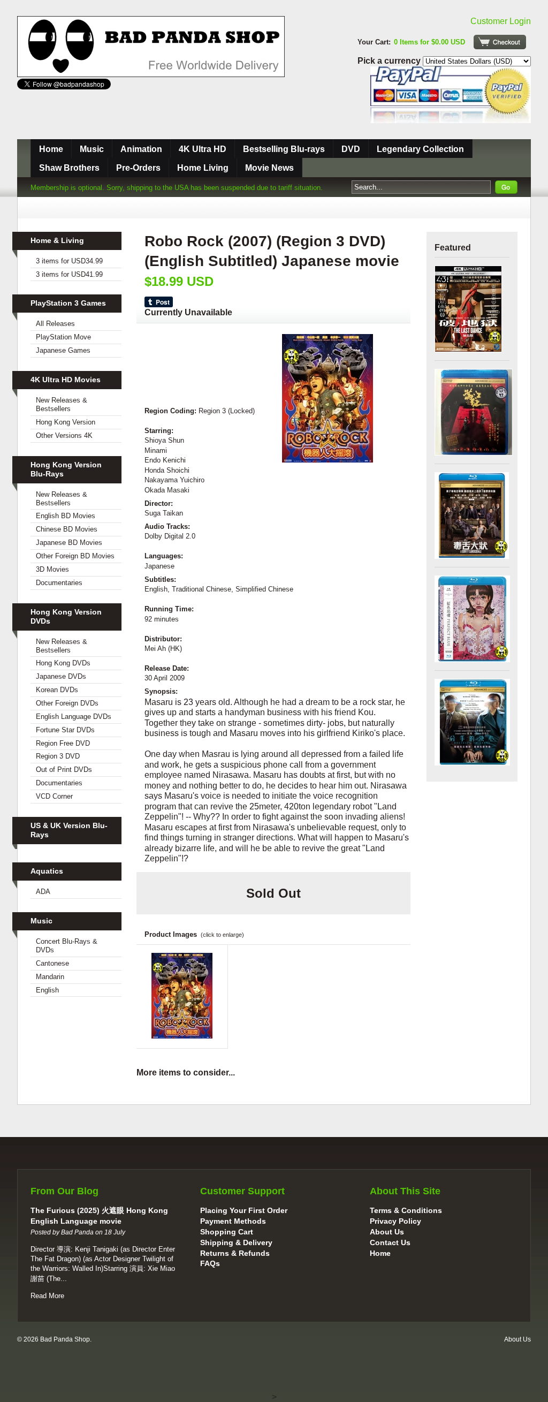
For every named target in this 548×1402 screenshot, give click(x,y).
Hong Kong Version (65, 422)
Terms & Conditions (406, 1210)
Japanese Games (63, 350)
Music (92, 149)
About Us (387, 1231)
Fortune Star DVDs (65, 730)
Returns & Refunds (235, 1253)
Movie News (269, 167)
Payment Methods (233, 1221)
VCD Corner (54, 796)
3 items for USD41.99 (69, 274)
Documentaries (59, 583)
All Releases (55, 324)
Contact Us (390, 1242)
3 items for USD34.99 (69, 261)
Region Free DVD (63, 743)
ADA (43, 892)
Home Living (203, 167)
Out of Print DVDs (64, 770)
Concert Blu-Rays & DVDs (66, 945)
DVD (350, 149)
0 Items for (429, 42)
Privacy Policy (395, 1221)
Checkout (500, 42)
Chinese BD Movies (66, 529)
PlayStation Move (63, 337)
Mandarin (50, 977)
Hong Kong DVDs (63, 663)
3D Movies (52, 569)
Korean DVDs (57, 690)
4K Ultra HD (202, 149)
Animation (141, 149)
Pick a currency (390, 60)
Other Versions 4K (64, 435)
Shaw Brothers (69, 167)
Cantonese (52, 963)
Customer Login (500, 21)
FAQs (210, 1263)
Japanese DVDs (61, 676)
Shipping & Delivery (236, 1242)
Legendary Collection (420, 149)
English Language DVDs (73, 717)
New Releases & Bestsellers (61, 404)
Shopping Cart (226, 1231)
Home (51, 149)
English (47, 990)
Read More (47, 1296)
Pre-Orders (138, 167)
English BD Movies (65, 516)
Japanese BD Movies (69, 543)
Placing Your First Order (243, 1210)
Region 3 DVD (58, 756)
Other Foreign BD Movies (75, 556)
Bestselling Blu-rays (284, 149)
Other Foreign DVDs (67, 703)
